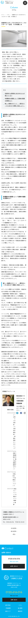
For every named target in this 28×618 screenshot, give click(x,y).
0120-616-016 (14, 558)
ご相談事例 (8, 608)
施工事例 (20, 608)
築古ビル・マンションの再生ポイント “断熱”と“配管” (14, 496)
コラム (8, 14)
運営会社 (20, 611)
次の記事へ (14, 528)
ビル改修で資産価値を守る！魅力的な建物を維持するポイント (14, 460)
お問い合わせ (14, 566)
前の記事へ (14, 531)
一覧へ (14, 534)
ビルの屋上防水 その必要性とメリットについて (14, 478)
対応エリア (8, 611)
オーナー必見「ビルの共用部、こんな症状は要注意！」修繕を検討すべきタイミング (14, 430)
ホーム (3, 14)
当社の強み (8, 605)
